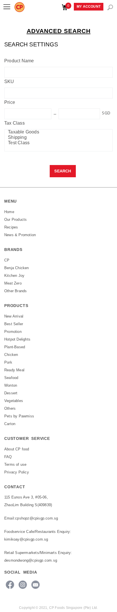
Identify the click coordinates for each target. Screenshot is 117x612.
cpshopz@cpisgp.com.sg (36, 518)
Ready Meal (14, 370)
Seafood (11, 378)
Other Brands (15, 291)
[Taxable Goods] (57, 132)
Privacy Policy (16, 472)
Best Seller (13, 324)
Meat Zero (13, 283)
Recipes (11, 227)
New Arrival (13, 316)
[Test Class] (57, 143)
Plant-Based (14, 347)
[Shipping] (57, 137)
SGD (106, 113)
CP (6, 260)
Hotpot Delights (17, 339)
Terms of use (15, 464)
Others (10, 408)
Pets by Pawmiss (19, 416)
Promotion (13, 331)
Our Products (15, 219)
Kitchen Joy (14, 275)
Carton (9, 424)
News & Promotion (20, 235)
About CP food (16, 449)
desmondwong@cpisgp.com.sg (30, 560)
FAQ (8, 457)
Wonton (10, 385)
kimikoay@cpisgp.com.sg (26, 539)
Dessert (10, 393)
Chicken (11, 355)
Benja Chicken (16, 268)
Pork (8, 362)
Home (9, 212)
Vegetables (13, 401)
